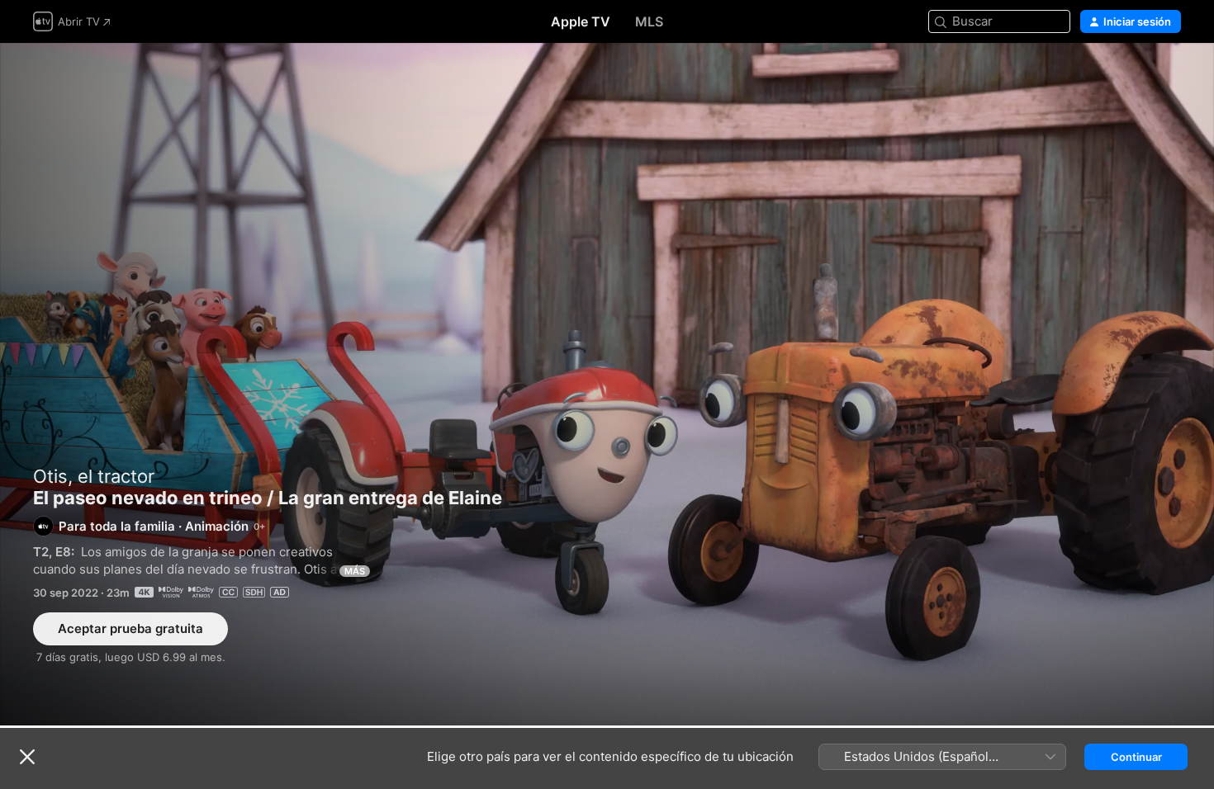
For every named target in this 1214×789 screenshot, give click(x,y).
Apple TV (580, 21)
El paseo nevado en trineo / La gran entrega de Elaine (607, 384)
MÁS (354, 571)
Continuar (1136, 756)
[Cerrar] (27, 756)
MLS (649, 21)
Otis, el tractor (93, 476)
